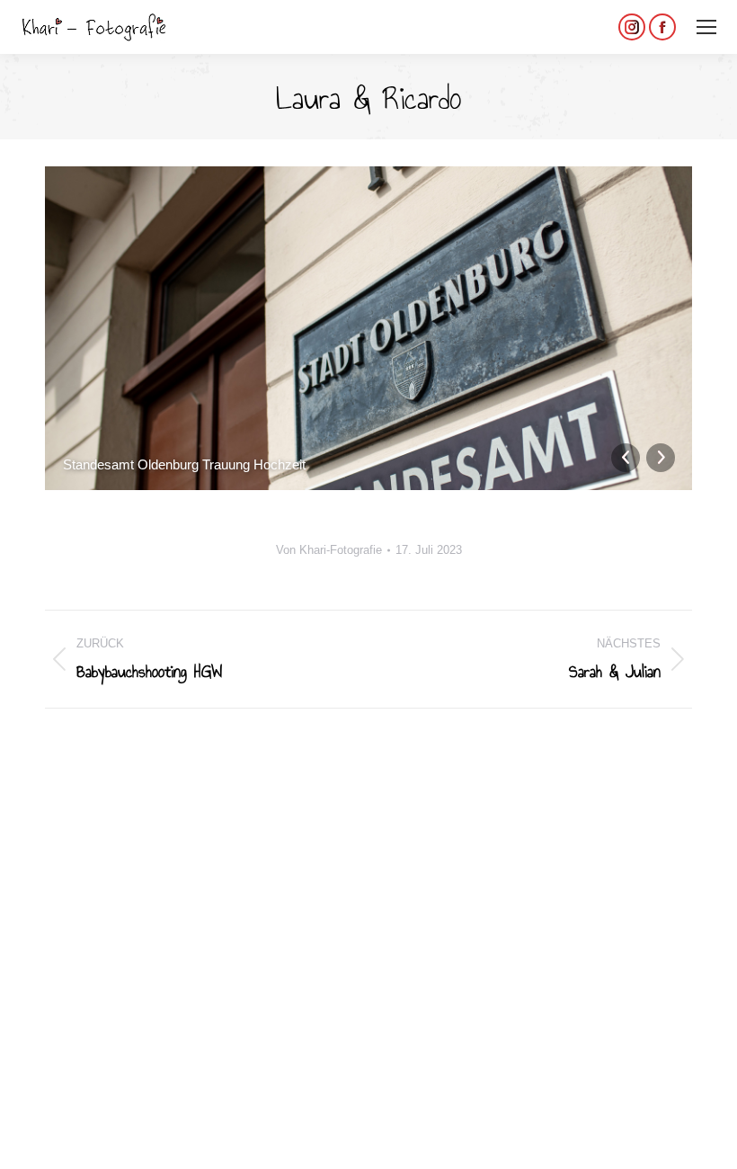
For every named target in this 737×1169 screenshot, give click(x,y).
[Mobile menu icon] (706, 27)
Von (329, 550)
